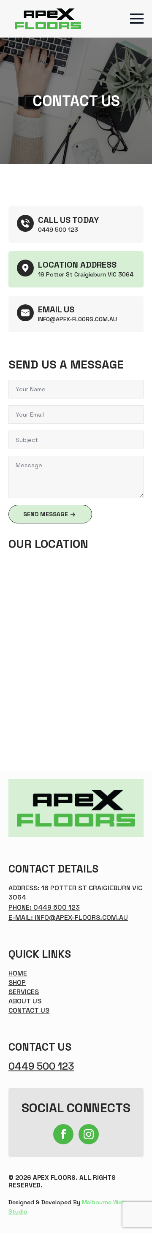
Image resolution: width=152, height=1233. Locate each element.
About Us (24, 1001)
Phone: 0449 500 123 (44, 907)
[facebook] (63, 1134)
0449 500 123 (41, 1066)
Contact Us (28, 1010)
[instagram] (89, 1134)
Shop (17, 982)
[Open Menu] (137, 18)
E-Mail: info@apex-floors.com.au (68, 917)
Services (23, 991)
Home (17, 973)
